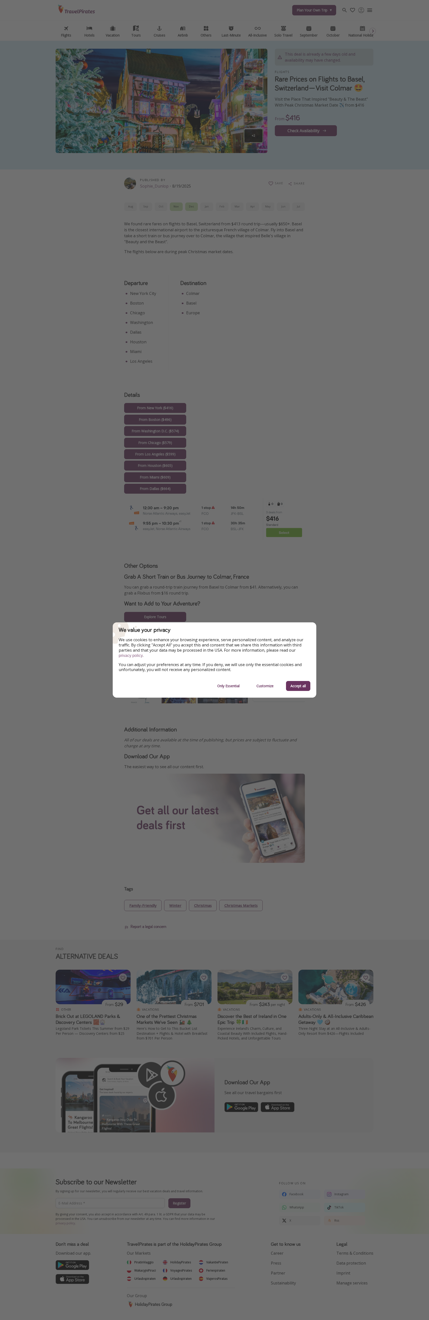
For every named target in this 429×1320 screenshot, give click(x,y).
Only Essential (228, 685)
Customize (265, 685)
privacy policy (131, 655)
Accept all (298, 685)
